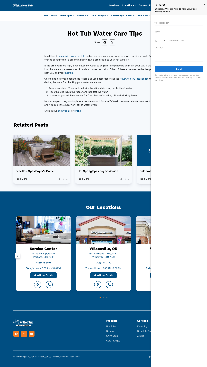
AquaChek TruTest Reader (134, 78)
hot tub (69, 72)
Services (114, 5)
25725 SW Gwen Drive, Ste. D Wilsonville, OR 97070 (103, 255)
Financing (142, 326)
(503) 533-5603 (43, 262)
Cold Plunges (113, 340)
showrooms (64, 110)
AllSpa (140, 335)
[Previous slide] (17, 255)
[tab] (100, 297)
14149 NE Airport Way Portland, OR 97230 (43, 255)
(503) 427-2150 (103, 262)
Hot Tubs (111, 326)
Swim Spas (112, 335)
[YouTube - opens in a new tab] (31, 334)
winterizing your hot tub (71, 56)
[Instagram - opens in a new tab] (24, 334)
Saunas (110, 331)
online (77, 110)
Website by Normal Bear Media (66, 356)
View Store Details (43, 275)
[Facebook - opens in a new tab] (16, 334)
